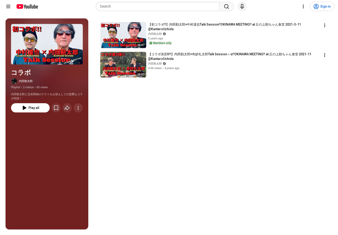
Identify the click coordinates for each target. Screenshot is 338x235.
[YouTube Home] (27, 6)
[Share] (67, 107)
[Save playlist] (56, 107)
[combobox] (159, 6)
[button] (47, 44)
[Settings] (303, 6)
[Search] (226, 6)
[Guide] (8, 6)
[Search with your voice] (242, 6)
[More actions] (78, 107)
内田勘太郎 (26, 81)
